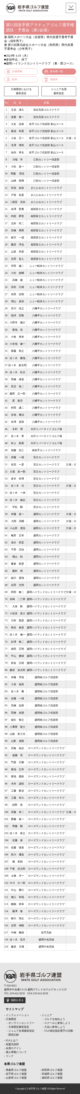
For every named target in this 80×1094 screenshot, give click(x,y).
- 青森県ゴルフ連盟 (15, 1070)
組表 (14, 79)
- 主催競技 (10, 1019)
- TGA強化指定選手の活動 (56, 1030)
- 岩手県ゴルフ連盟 (15, 1073)
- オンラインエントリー (19, 1023)
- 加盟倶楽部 (11, 1044)
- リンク (9, 1056)
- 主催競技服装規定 (16, 1026)
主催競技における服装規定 (21, 91)
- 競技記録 (11, 1034)
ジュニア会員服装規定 (59, 91)
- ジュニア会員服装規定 (19, 1030)
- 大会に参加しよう (52, 1026)
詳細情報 (17, 71)
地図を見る (17, 1000)
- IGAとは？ (11, 1040)
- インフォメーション (16, 1015)
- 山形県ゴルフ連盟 (15, 1077)
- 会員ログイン (12, 1048)
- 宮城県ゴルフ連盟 (51, 1073)
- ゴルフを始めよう (52, 1019)
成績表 (54, 79)
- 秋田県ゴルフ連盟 (51, 1070)
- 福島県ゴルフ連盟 (51, 1077)
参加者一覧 (56, 71)
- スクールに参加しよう (55, 1023)
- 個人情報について (15, 1052)
